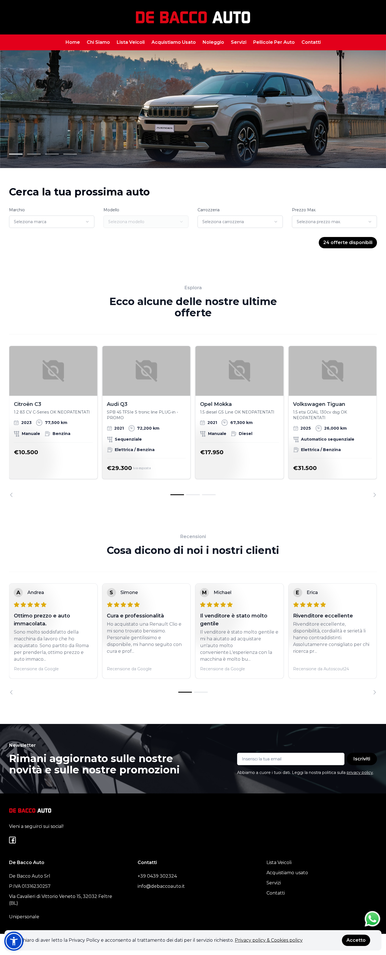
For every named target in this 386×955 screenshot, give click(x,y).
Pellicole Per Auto (274, 42)
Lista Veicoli (131, 42)
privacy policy (360, 772)
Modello (111, 209)
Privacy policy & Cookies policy (269, 940)
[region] (193, 421)
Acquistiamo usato (287, 872)
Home (73, 42)
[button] (14, 941)
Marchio (17, 209)
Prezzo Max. (304, 209)
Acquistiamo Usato (173, 42)
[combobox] (51, 222)
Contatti (311, 42)
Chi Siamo (98, 42)
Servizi (238, 42)
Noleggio (213, 42)
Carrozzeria (209, 209)
